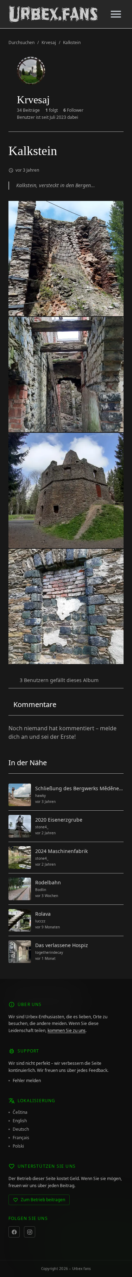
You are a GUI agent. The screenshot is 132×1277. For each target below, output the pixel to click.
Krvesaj (49, 42)
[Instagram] (29, 1232)
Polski (18, 1146)
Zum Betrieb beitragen (43, 1200)
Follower (73, 110)
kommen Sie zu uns (67, 1030)
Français (21, 1138)
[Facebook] (14, 1232)
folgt (51, 110)
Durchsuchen (21, 42)
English (20, 1121)
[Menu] (116, 14)
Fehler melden (27, 1080)
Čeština (20, 1112)
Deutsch (21, 1129)
